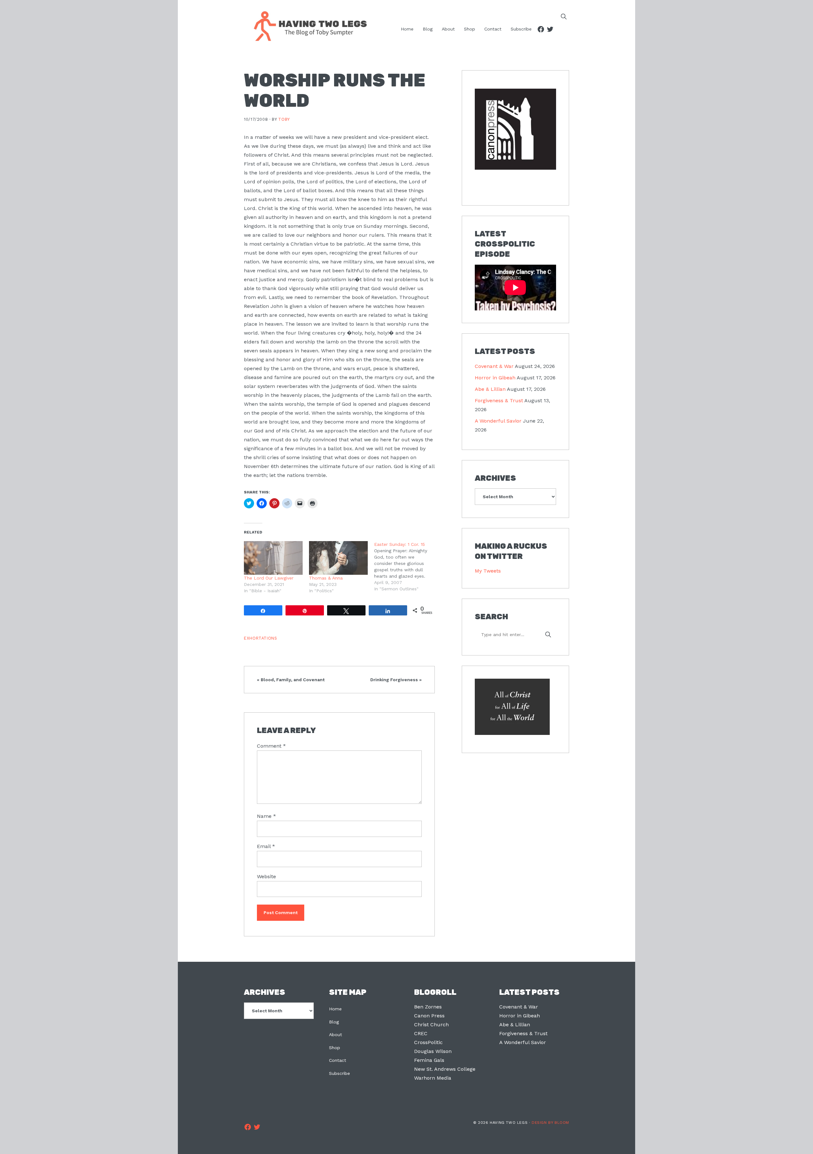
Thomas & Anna (326, 577)
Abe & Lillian (490, 389)
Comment (271, 746)
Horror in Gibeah (495, 378)
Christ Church (431, 1025)
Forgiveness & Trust (499, 400)
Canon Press (429, 1016)
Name (266, 816)
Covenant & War (494, 366)
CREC (420, 1033)
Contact (337, 1060)
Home (335, 1008)
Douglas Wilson (433, 1051)
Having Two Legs (307, 25)
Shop (334, 1047)
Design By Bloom (550, 1122)
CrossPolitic (428, 1042)
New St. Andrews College (444, 1069)
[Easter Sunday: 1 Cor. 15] (406, 566)
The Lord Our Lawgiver (268, 577)
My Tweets (488, 571)
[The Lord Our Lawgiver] (273, 558)
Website (266, 876)
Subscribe (339, 1073)
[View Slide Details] (515, 130)
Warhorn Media (432, 1078)
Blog (334, 1021)
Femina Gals (429, 1060)
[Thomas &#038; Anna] (338, 558)
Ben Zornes (428, 1007)
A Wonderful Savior (498, 421)
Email (266, 846)
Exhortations (260, 638)
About (335, 1034)
